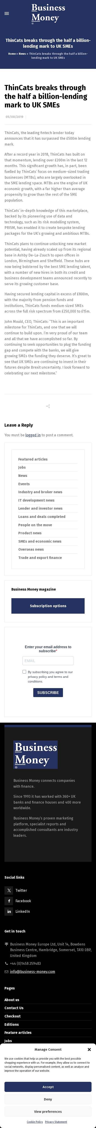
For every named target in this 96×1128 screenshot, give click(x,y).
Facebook (23, 901)
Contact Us (13, 1008)
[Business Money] (48, 13)
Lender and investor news (40, 508)
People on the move (35, 525)
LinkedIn (22, 911)
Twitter (21, 890)
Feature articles (17, 1032)
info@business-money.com (32, 971)
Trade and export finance (40, 558)
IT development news (36, 500)
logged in (33, 435)
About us (11, 1000)
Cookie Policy (35, 1122)
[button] (89, 1049)
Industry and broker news (40, 492)
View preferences (48, 1112)
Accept (48, 1087)
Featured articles (33, 459)
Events (24, 484)
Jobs (22, 467)
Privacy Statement (56, 1122)
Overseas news (31, 549)
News (22, 53)
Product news (30, 533)
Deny (48, 1099)
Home (12, 53)
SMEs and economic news (39, 541)
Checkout (12, 1016)
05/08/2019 (14, 117)
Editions (11, 1024)
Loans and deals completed (41, 517)
